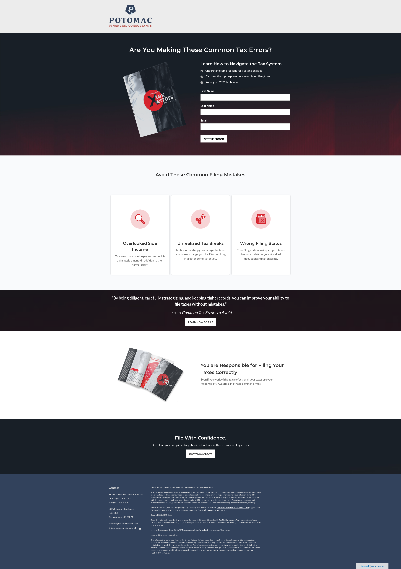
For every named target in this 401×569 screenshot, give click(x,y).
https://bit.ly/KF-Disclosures (180, 530)
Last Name (207, 105)
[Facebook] (135, 528)
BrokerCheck (207, 487)
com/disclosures (223, 530)
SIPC (224, 520)
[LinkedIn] (140, 528)
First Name (207, 91)
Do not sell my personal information (212, 510)
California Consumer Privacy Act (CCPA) (233, 507)
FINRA (218, 520)
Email (203, 120)
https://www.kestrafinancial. (205, 530)
